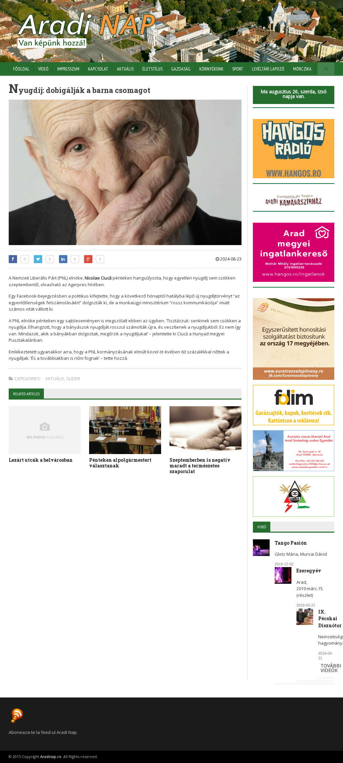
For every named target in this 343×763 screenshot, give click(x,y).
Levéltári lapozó (268, 69)
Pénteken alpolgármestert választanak (120, 463)
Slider (73, 378)
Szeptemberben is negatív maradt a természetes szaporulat (199, 465)
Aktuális (125, 69)
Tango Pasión (291, 543)
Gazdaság (181, 69)
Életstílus (152, 69)
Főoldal (21, 69)
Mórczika (302, 69)
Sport (237, 69)
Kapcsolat (98, 69)
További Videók (331, 667)
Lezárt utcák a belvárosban (41, 460)
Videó (43, 69)
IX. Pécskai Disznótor (330, 618)
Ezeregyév (308, 570)
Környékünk (211, 69)
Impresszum (68, 69)
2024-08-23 (230, 259)
